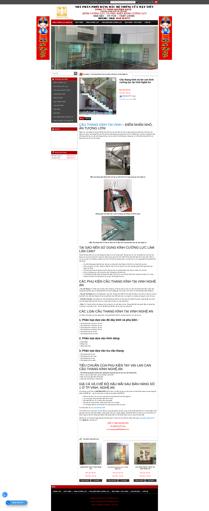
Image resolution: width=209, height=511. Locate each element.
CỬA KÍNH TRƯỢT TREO (61, 90)
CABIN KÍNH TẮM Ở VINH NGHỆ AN (90, 468)
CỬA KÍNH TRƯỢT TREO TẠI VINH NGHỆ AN (145, 468)
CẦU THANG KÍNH (59, 102)
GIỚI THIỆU (79, 22)
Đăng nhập (94, 2)
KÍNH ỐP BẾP (58, 98)
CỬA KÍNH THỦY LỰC (60, 86)
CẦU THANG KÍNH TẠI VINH (100, 124)
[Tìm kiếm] (137, 2)
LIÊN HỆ (147, 22)
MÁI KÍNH (56, 113)
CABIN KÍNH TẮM (59, 94)
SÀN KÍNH (56, 109)
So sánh (122, 99)
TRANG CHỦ (57, 491)
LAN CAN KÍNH (58, 105)
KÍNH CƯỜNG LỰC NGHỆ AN (62, 22)
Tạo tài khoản (104, 2)
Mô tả (81, 118)
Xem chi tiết (85, 480)
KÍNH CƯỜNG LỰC (92, 22)
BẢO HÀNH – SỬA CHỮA (133, 22)
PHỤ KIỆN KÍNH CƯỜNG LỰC (112, 22)
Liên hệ (87, 118)
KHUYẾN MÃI (135, 491)
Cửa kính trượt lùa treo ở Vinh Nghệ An (118, 468)
